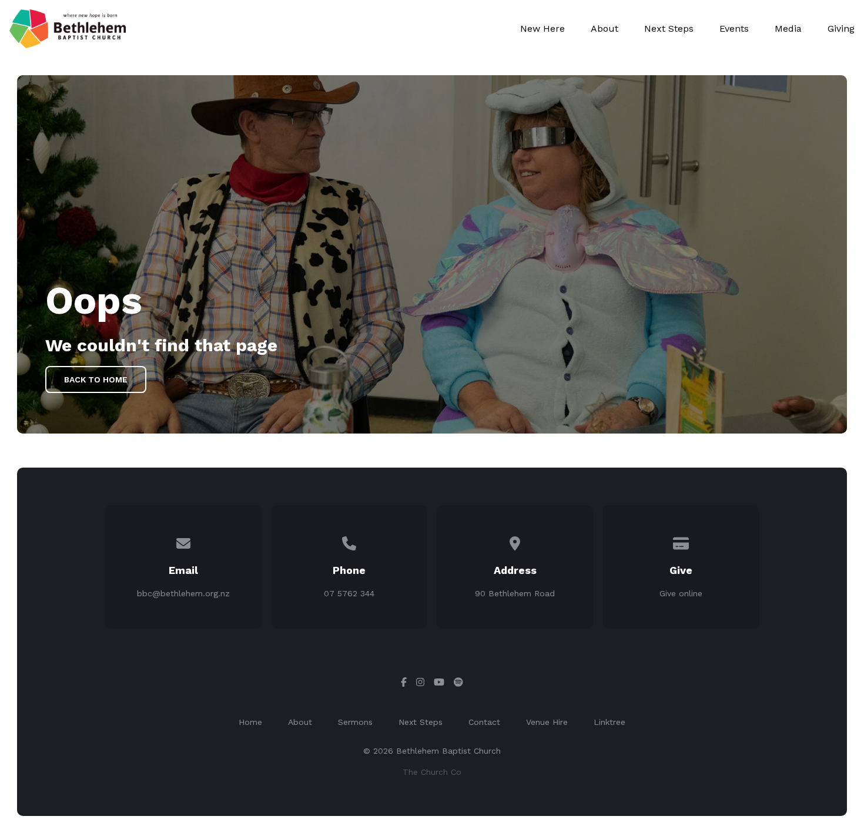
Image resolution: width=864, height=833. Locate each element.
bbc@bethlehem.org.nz (183, 593)
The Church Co (432, 772)
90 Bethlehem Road (515, 593)
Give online (680, 593)
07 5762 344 (349, 593)
